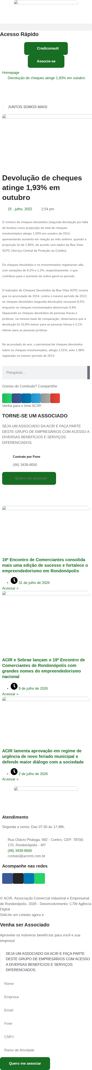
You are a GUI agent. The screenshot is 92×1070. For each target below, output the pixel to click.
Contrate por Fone (26, 456)
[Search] (88, 372)
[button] (46, 27)
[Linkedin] (29, 878)
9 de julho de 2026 (33, 688)
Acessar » (10, 588)
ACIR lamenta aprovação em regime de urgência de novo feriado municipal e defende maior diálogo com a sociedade (43, 756)
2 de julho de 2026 (33, 774)
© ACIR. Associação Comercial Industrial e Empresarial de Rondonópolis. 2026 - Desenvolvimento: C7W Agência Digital (45, 903)
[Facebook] (7, 878)
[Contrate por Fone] (7, 458)
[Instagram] (18, 878)
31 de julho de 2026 (34, 583)
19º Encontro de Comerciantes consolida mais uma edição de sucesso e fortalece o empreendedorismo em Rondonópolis (45, 565)
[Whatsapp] (39, 878)
